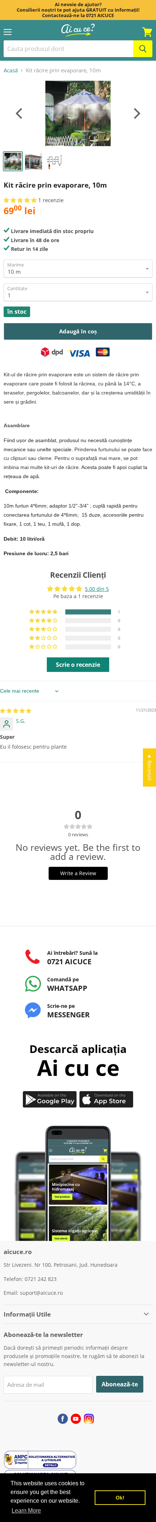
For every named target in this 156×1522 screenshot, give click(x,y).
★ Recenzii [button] (149, 767)
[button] (21, 200)
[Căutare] (142, 48)
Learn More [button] (26, 1510)
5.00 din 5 (97, 588)
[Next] (136, 113)
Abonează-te (120, 1384)
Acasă (11, 70)
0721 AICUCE (100, 15)
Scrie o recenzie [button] (78, 665)
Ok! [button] (120, 1498)
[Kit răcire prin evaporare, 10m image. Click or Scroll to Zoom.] (78, 113)
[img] (15, 710)
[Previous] (20, 113)
